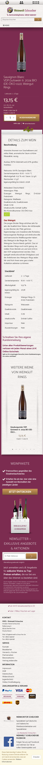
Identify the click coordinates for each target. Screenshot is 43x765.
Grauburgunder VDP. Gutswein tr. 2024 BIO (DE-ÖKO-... (21, 430)
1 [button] (12, 449)
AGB (4, 671)
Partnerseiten (7, 655)
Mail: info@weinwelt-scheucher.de (14, 634)
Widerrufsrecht (8, 676)
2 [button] (16, 449)
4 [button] (23, 449)
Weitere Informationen (11, 760)
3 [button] (20, 449)
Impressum (6, 668)
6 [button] (30, 449)
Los (36, 19)
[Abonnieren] (31, 556)
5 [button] (27, 449)
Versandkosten (8, 107)
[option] (22, 415)
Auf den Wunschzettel (30, 124)
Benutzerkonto (8, 658)
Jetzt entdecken (20, 492)
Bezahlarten (7, 649)
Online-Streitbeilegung (11, 682)
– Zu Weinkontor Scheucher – (26, 733)
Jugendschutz (7, 679)
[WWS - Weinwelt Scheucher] (21, 10)
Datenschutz (7, 674)
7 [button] (34, 449)
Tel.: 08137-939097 (8, 637)
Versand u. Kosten (9, 652)
